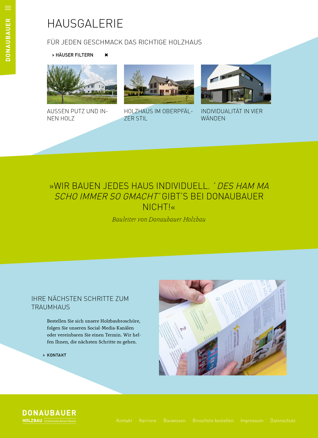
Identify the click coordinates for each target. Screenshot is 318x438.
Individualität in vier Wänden (232, 114)
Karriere (148, 420)
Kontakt (57, 355)
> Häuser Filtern (72, 55)
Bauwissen (174, 420)
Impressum (251, 420)
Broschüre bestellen (213, 420)
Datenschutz (282, 420)
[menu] (8, 8)
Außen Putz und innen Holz (77, 114)
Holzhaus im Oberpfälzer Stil (158, 114)
